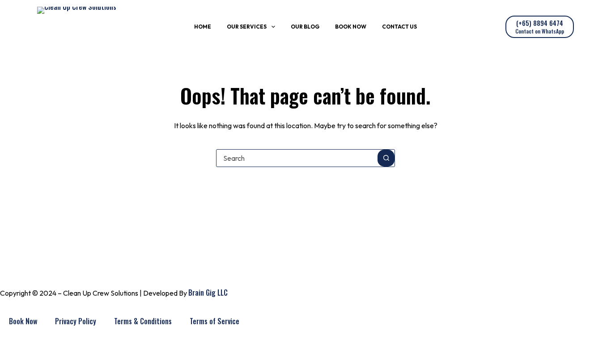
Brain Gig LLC (208, 292)
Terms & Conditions (143, 321)
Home (202, 26)
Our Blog (305, 26)
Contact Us (399, 26)
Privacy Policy (75, 321)
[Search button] (386, 158)
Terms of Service (214, 321)
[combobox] (297, 158)
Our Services (247, 26)
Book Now (350, 26)
